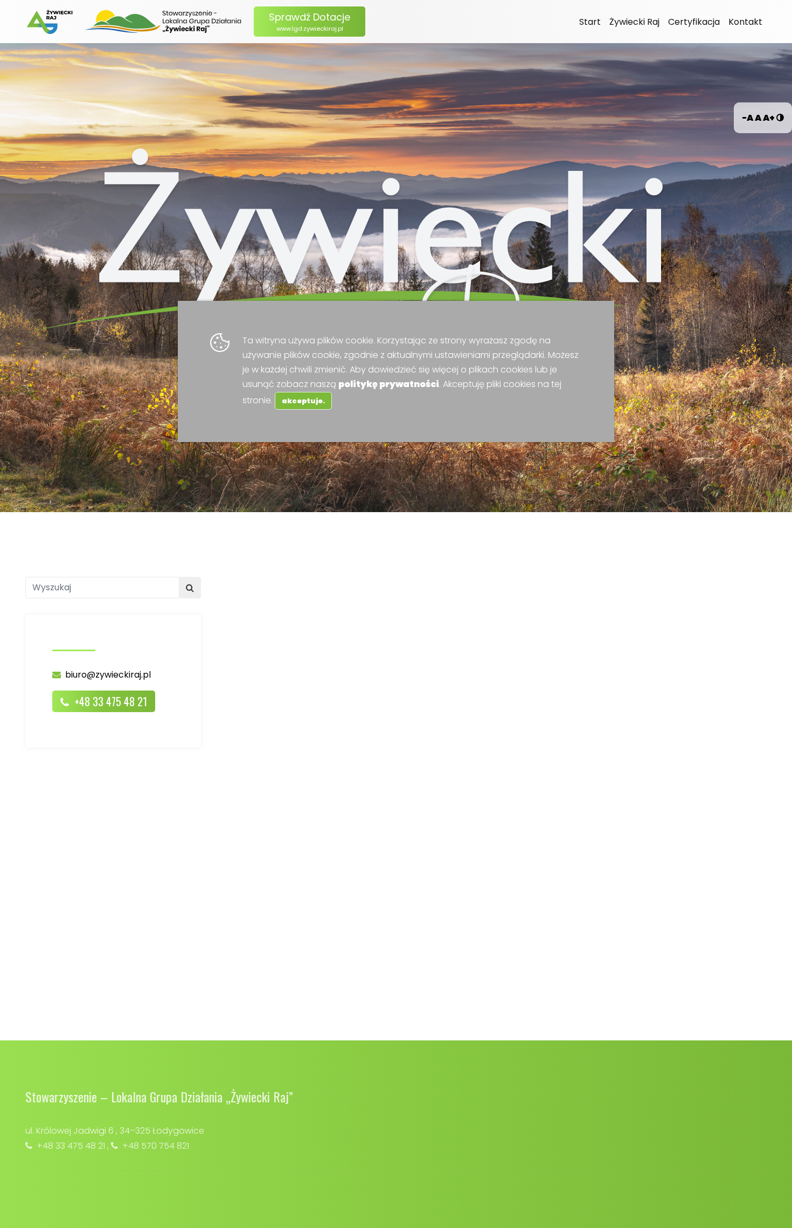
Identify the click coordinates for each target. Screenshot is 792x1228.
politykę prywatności (388, 384)
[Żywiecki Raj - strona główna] (49, 22)
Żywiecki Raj (634, 22)
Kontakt (745, 22)
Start (590, 22)
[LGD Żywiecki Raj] (163, 21)
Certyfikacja (694, 22)
